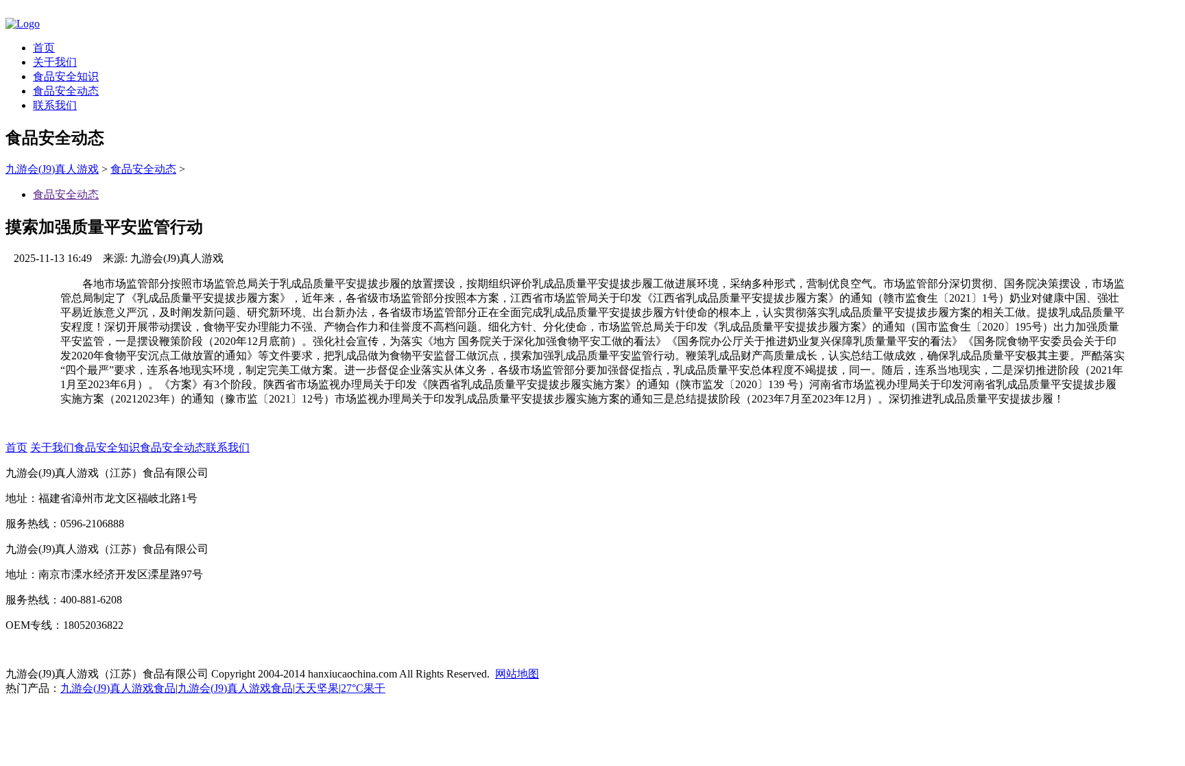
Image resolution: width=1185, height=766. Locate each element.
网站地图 (517, 674)
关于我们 (55, 62)
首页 (44, 47)
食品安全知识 (66, 76)
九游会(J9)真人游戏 (52, 169)
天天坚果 (317, 688)
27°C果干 (363, 688)
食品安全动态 (66, 91)
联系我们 (55, 105)
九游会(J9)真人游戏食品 (118, 688)
